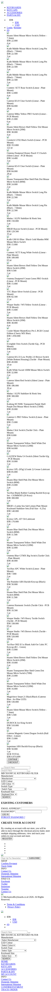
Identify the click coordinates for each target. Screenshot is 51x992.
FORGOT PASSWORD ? (13, 817)
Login (10, 27)
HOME (4, 961)
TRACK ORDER (9, 989)
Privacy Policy (14, 907)
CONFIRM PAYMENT (12, 987)
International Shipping (11, 876)
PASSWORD (8, 811)
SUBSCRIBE (34, 858)
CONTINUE (12, 759)
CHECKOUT (13, 762)
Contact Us (6, 871)
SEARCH (6, 797)
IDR (17, 22)
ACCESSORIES (14, 12)
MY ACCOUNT (8, 974)
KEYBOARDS (14, 7)
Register (17, 27)
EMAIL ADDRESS (10, 808)
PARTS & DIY (14, 15)
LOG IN (5, 814)
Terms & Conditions (16, 904)
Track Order (6, 866)
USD (17, 25)
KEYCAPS (12, 10)
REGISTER (7, 839)
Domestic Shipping (9, 873)
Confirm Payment (9, 863)
